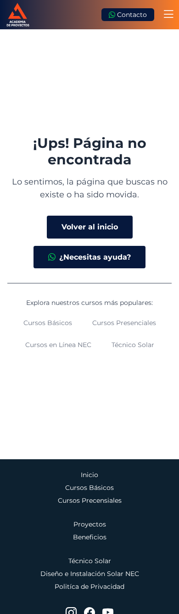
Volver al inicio (90, 227)
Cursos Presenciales (124, 323)
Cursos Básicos (47, 323)
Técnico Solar (133, 345)
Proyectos (89, 524)
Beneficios (89, 537)
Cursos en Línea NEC (58, 345)
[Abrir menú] (168, 14)
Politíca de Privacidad (89, 586)
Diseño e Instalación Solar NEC (89, 574)
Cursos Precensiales (90, 500)
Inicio (89, 475)
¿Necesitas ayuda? (95, 257)
